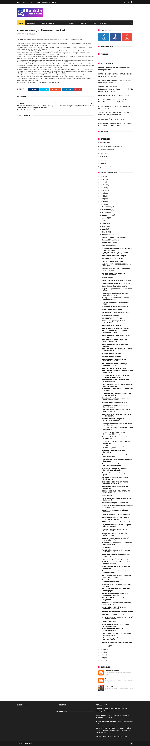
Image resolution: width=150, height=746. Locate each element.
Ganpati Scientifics (112, 671)
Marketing (103, 160)
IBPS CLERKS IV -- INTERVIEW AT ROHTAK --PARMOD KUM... (117, 350)
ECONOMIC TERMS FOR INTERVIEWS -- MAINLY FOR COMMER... (116, 483)
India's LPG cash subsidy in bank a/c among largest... (115, 539)
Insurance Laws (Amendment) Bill (115, 503)
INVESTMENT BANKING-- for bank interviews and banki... (114, 469)
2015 (102, 204)
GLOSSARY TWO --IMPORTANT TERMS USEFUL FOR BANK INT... (116, 376)
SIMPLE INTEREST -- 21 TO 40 (112, 258)
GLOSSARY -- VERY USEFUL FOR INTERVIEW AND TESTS (117, 390)
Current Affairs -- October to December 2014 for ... (113, 433)
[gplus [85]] (128, 2)
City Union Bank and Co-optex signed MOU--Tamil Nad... (116, 525)
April (104, 229)
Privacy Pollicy (35, 2)
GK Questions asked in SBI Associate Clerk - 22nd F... (116, 269)
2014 (102, 649)
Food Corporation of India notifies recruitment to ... (115, 294)
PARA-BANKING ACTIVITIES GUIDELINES (116, 280)
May (104, 226)
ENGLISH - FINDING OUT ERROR (113, 261)
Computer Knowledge (107, 149)
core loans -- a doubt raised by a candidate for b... (114, 364)
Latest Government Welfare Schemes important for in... (117, 460)
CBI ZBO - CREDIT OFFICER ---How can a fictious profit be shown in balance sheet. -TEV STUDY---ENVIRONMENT (115, 89)
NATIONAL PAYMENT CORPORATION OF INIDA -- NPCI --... (116, 411)
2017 (102, 199)
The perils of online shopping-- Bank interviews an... (116, 406)
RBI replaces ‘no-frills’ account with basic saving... (115, 478)
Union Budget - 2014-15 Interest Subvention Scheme (114, 608)
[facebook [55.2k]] (122, 2)
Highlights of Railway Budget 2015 (115, 253)
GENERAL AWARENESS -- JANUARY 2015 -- (117, 612)
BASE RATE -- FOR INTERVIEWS (113, 614)
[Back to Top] (131, 743)
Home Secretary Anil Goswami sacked (116, 559)
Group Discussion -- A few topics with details (116, 585)
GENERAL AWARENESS (48, 23)
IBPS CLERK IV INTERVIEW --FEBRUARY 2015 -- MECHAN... (117, 372)
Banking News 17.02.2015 (111, 356)
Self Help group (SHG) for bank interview (114, 451)
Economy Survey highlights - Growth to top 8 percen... (117, 249)
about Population (109, 495)
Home (19, 2)
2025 (103, 176)
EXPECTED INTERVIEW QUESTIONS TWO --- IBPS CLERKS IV (117, 506)
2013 (102, 652)
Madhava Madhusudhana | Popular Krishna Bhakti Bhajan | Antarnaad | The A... (114, 101)
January (105, 646)
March (105, 232)
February (106, 235)
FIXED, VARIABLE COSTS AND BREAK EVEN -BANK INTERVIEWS (117, 385)
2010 (102, 658)
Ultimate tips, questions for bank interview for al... (115, 639)
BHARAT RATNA (107, 278)
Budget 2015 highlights (110, 240)
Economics (103, 153)
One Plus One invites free (112, 315)
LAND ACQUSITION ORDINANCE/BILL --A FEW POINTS (116, 265)
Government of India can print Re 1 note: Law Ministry (115, 625)
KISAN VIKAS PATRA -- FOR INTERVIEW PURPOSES (116, 567)
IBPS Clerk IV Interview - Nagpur (114, 256)
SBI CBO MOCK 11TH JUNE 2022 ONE (111, 119)
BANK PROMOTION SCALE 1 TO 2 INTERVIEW (113, 95)
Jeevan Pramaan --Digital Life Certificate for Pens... (114, 420)
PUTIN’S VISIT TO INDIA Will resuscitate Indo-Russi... (116, 499)
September (107, 215)
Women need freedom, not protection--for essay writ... (117, 544)
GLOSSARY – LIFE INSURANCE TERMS (115, 307)
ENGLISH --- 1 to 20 (109, 246)
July (104, 221)
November (106, 210)
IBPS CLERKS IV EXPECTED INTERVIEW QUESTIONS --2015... (115, 518)
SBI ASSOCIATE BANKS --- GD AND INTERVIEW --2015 (114, 332)
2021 (102, 188)
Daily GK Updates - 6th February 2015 (116, 515)
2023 (103, 182)
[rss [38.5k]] (132, 2)
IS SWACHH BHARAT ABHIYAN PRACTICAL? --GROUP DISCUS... (117, 618)
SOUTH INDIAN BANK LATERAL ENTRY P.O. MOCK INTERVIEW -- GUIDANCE (115, 75)
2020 (103, 190)
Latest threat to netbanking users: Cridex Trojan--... (115, 447)
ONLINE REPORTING (109, 622)
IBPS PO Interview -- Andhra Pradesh (116, 522)
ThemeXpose (28, 743)
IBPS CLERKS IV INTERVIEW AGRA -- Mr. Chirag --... (116, 336)
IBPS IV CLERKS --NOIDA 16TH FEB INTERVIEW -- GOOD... (114, 360)
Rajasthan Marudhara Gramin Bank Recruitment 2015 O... (115, 399)
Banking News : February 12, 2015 (114, 402)
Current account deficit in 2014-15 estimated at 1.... (115, 572)
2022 (103, 185)
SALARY (71, 23)
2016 (102, 202)
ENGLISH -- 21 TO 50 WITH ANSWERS (115, 237)
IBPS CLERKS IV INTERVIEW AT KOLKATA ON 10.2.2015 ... (116, 415)
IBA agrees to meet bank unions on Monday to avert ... (115, 299)
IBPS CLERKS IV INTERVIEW (111, 325)
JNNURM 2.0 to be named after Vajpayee (114, 599)
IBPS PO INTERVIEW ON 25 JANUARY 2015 (117, 642)
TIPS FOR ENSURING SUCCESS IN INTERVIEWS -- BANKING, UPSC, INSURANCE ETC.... (115, 114)
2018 (102, 196)
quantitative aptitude (107, 167)
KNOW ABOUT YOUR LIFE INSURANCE (115, 312)
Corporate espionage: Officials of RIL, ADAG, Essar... (116, 322)
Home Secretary (47, 51)
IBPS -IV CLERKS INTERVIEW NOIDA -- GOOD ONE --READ (115, 341)
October (105, 212)
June (104, 224)
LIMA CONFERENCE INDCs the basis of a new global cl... (116, 634)
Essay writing (104, 156)
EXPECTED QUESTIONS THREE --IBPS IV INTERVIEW (116, 442)
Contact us (46, 2)
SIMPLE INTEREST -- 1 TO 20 (112, 318)
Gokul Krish (109, 686)
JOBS (62, 23)
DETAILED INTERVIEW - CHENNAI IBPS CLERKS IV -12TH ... (115, 381)
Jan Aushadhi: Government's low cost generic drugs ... (116, 603)
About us (25, 2)
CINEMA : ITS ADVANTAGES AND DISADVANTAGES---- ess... (113, 274)
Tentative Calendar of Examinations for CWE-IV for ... (117, 438)
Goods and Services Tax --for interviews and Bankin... (113, 465)
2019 (102, 193)
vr (105, 678)
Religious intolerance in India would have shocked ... (115, 535)
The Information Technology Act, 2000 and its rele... (117, 424)
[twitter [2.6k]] (125, 2)
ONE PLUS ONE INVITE (109, 243)
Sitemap (54, 2)
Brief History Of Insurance (112, 310)
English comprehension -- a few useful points (117, 290)
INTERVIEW (83, 23)
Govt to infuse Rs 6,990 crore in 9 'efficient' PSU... (114, 530)
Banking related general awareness (111, 146)
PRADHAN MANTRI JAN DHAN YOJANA (116, 283)
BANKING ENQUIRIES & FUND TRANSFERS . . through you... (117, 590)
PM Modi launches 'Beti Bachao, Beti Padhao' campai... (116, 563)
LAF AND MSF (106, 547)
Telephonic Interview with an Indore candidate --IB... (116, 551)
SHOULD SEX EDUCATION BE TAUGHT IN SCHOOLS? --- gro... (116, 576)
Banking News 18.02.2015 (111, 353)
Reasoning (103, 163)
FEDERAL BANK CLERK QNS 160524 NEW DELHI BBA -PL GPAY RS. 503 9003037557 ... (115, 124)
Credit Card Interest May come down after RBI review (116, 394)
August (105, 218)
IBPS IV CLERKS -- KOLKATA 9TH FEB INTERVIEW (115, 487)
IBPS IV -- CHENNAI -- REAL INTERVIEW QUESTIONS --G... (116, 492)
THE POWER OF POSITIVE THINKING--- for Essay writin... (117, 429)
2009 (103, 661)
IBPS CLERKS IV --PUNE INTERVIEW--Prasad (115, 345)
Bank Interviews (105, 143)
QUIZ (94, 23)
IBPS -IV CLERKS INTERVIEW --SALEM (115, 328)
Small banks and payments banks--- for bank (116, 511)
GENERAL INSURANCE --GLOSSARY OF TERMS (115, 303)
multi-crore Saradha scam (33, 75)
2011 (102, 655)
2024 (103, 179)
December (106, 207)
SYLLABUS (103, 23)
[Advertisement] (55, 133)
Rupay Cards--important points (114, 286)
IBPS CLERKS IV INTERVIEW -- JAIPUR (115, 368)
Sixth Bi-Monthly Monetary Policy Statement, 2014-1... (115, 594)
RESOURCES (31, 23)
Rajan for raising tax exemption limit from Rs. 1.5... (116, 555)
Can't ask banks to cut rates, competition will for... (113, 581)
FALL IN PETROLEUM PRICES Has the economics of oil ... (115, 630)
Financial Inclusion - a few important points (116, 474)
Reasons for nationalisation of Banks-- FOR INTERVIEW (117, 456)
